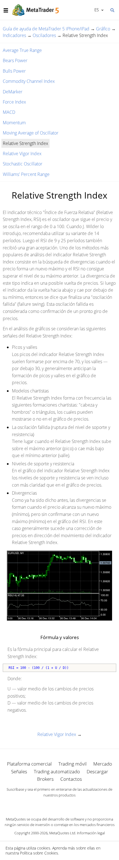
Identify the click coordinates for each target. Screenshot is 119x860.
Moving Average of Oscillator (30, 133)
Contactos (71, 779)
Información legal (91, 832)
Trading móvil (72, 764)
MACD (9, 112)
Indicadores (14, 35)
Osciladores (44, 35)
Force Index (14, 102)
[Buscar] (112, 10)
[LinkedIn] (59, 804)
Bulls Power (14, 71)
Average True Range (22, 50)
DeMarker (12, 92)
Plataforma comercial (29, 764)
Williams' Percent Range (26, 174)
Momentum (14, 123)
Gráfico (103, 29)
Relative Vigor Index (22, 154)
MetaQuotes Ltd (62, 832)
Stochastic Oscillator (22, 164)
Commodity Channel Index (29, 81)
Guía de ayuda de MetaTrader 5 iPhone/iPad (46, 29)
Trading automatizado (57, 771)
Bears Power (15, 60)
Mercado (102, 764)
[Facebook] (50, 804)
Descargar (97, 771)
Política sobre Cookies (39, 853)
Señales (19, 771)
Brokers (45, 779)
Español (95, 9)
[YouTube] (68, 804)
